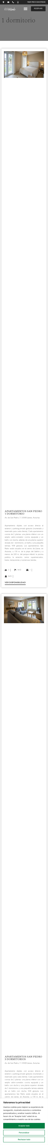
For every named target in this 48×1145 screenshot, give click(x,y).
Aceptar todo (24, 1126)
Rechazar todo (24, 1139)
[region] (24, 1121)
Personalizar (24, 1132)
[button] (26, 9)
